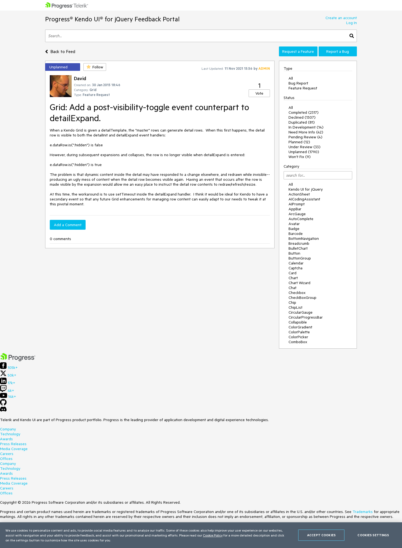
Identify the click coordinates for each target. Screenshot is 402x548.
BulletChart (298, 248)
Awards (6, 438)
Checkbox (297, 292)
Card (292, 272)
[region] (201, 535)
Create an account (341, 17)
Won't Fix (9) (300, 156)
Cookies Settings (373, 535)
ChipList (295, 307)
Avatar (294, 223)
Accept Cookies (321, 535)
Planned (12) (299, 141)
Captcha (295, 268)
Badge (294, 228)
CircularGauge (301, 312)
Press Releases (13, 443)
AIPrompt (297, 204)
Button (294, 253)
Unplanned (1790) (304, 151)
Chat (292, 287)
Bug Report (298, 83)
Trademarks (363, 511)
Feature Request (303, 88)
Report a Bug (337, 51)
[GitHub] (3, 404)
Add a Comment (67, 224)
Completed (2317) (304, 112)
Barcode (296, 233)
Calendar (296, 263)
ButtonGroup (300, 258)
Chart (293, 277)
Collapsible (298, 322)
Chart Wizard (299, 282)
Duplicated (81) (302, 122)
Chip (292, 302)
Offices (6, 458)
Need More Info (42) (306, 132)
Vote (259, 93)
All (291, 78)
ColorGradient (300, 327)
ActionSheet (299, 194)
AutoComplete (301, 218)
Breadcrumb (299, 243)
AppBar (295, 208)
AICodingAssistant (304, 199)
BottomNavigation (304, 238)
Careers (6, 453)
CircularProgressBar (306, 317)
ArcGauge (297, 213)
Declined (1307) (302, 117)
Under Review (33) (305, 146)
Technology (10, 434)
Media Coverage (14, 448)
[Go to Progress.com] (18, 359)
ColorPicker (298, 336)
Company (8, 429)
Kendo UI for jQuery (306, 189)
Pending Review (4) (305, 137)
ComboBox (298, 341)
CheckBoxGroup (302, 297)
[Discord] (3, 410)
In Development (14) (306, 127)
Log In (351, 22)
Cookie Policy (213, 535)
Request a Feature (298, 51)
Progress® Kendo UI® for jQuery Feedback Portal (112, 19)
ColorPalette (299, 332)
